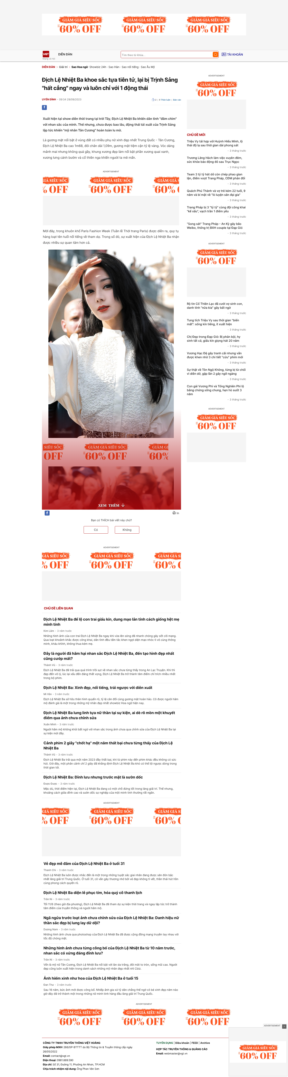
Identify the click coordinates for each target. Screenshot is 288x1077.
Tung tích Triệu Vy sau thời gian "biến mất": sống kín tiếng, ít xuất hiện (216, 324)
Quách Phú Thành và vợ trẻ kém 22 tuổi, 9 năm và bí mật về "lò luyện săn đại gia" (216, 195)
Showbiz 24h (97, 67)
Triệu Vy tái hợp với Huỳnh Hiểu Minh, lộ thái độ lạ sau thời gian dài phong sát (216, 145)
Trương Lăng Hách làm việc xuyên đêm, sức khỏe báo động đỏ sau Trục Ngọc (216, 162)
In (178, 513)
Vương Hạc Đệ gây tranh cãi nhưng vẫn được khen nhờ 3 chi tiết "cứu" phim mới (216, 357)
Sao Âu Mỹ (148, 67)
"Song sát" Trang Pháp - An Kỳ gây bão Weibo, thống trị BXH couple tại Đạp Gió (216, 228)
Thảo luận (164, 100)
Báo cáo (177, 100)
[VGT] (46, 54)
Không (127, 530)
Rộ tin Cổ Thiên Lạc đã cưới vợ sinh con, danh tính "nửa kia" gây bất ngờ (216, 308)
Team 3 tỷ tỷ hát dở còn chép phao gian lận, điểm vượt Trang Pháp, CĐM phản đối (216, 178)
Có (96, 530)
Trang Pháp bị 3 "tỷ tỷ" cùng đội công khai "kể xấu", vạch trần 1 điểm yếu (216, 211)
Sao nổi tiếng (130, 67)
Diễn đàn (65, 54)
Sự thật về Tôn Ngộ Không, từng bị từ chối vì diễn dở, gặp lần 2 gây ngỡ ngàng (216, 374)
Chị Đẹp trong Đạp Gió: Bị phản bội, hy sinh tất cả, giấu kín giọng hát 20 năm (216, 341)
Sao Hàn (114, 67)
